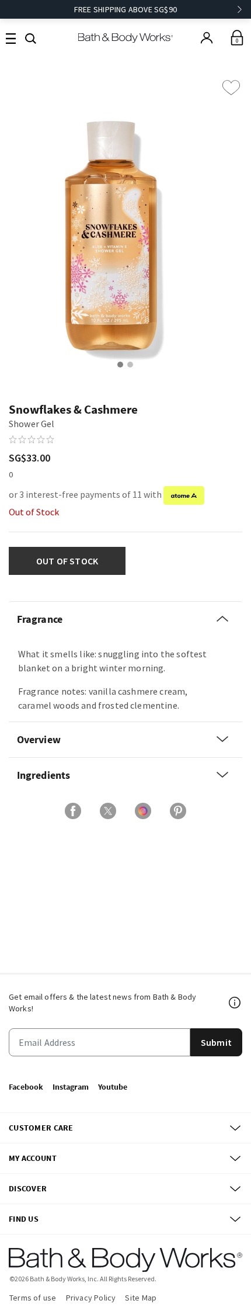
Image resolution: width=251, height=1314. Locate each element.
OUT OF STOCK (67, 561)
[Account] (206, 38)
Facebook (26, 1086)
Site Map (140, 1297)
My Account (33, 1158)
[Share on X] (108, 811)
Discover (28, 1188)
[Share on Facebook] (73, 811)
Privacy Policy (91, 1297)
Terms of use (33, 1297)
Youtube (112, 1086)
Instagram (71, 1086)
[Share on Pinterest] (178, 811)
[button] (30, 37)
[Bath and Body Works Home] (125, 38)
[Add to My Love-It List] (231, 87)
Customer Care (41, 1127)
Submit (216, 1042)
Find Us (24, 1219)
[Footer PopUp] (235, 1003)
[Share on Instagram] (143, 811)
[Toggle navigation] (11, 38)
